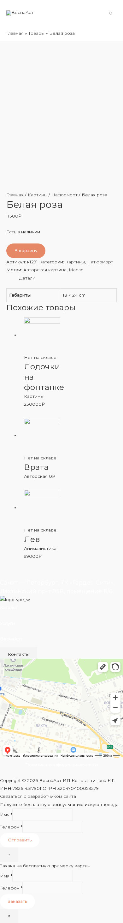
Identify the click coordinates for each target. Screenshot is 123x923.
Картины (37, 194)
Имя (6, 814)
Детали (27, 277)
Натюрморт (64, 194)
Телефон (11, 826)
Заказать (17, 901)
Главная (15, 194)
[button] (18, 654)
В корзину (26, 250)
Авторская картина (45, 269)
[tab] (68, 278)
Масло (76, 269)
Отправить (20, 839)
